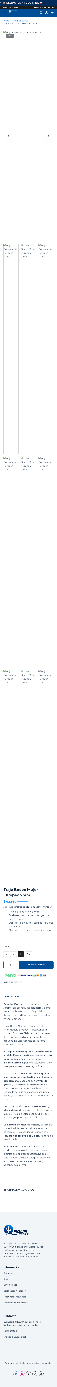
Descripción (11, 996)
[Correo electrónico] (41, 1373)
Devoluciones (10, 1285)
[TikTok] (28, 1373)
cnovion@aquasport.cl (14, 1337)
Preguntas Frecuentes (14, 1297)
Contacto (8, 1273)
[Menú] (4, 12)
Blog (5, 1279)
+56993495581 (10, 1331)
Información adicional (18, 1189)
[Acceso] (46, 12)
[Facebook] (15, 1373)
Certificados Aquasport (14, 1291)
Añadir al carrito (36, 964)
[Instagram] (22, 1373)
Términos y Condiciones (15, 1302)
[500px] (34, 1373)
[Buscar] (41, 12)
